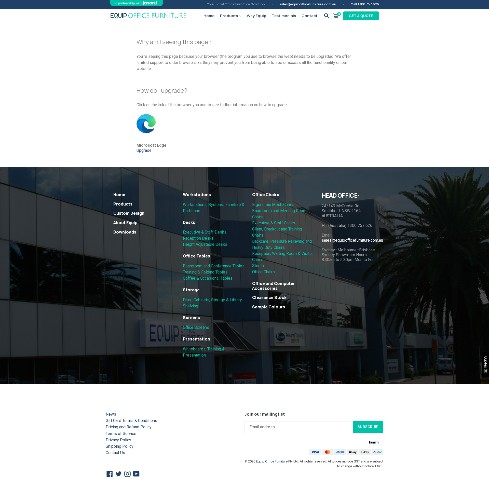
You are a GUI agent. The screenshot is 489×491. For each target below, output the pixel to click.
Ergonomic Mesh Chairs (273, 204)
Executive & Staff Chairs (273, 223)
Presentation (196, 339)
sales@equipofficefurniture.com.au (307, 4)
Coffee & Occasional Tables (208, 278)
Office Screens (196, 327)
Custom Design (128, 213)
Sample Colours (268, 307)
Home (208, 15)
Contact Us (115, 452)
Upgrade (144, 150)
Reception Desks (198, 238)
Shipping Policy (119, 446)
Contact (310, 15)
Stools (258, 265)
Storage (191, 290)
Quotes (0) (486, 364)
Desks (189, 222)
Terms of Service (121, 433)
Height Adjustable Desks (205, 244)
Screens (191, 317)
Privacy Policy (118, 440)
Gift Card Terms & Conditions (131, 420)
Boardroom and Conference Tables (213, 266)
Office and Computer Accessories (273, 286)
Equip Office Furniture (272, 461)
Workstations (197, 194)
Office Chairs (265, 194)
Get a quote (361, 16)
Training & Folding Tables (205, 272)
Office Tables (196, 256)
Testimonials (284, 15)
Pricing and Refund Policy (129, 427)
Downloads (124, 232)
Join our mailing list (264, 414)
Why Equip (256, 15)
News (111, 414)
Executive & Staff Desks (204, 232)
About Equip (125, 222)
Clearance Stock (269, 297)
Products (229, 15)
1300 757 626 (368, 4)
